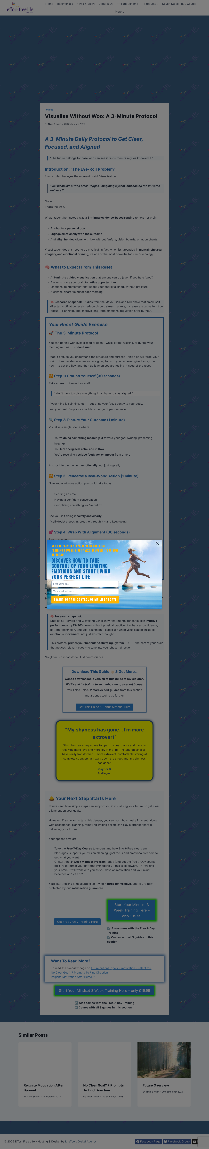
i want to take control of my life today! (85, 599)
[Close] (158, 544)
